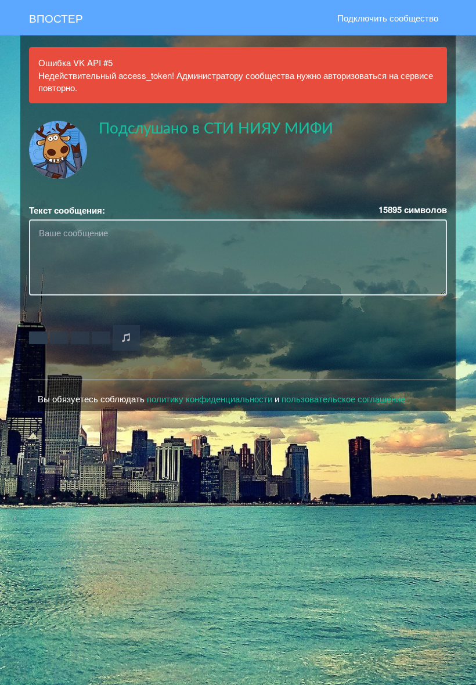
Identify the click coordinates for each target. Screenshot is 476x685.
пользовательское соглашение (343, 398)
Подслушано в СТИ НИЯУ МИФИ (216, 128)
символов (412, 210)
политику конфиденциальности (209, 398)
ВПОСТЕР (56, 18)
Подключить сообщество (387, 18)
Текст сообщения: (67, 210)
